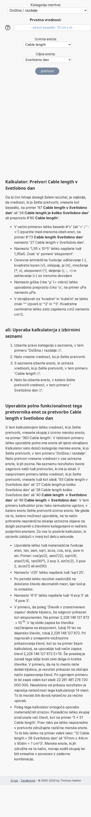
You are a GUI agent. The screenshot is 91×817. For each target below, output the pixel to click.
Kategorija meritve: (45, 5)
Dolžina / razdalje (43, 350)
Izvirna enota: (46, 39)
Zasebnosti (28, 780)
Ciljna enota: (45, 54)
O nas (14, 780)
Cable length (25, 373)
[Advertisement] (45, 127)
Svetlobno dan (26, 390)
